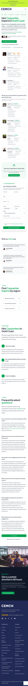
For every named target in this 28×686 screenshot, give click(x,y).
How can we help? (6, 215)
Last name (16, 191)
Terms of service (18, 635)
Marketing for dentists (19, 673)
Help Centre (17, 627)
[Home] (2, 14)
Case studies (4, 652)
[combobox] (8, 208)
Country (4, 206)
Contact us (20, 408)
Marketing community (6, 645)
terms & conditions (15, 223)
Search (3, 640)
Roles (5, 14)
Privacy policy (18, 637)
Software (4, 637)
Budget (4, 211)
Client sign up (18, 648)
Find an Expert (14, 535)
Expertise (4, 630)
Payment (17, 653)
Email (4, 196)
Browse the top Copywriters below (10, 44)
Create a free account (14, 175)
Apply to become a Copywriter (14, 539)
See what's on (13, 5)
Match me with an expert (10, 41)
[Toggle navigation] (25, 9)
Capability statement (19, 651)
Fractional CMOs (18, 663)
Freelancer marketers (19, 661)
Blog (3, 655)
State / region (16, 206)
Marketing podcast (6, 650)
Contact (17, 632)
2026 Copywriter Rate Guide (16, 428)
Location (3, 627)
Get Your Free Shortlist (8, 593)
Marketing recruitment (20, 658)
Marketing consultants (19, 666)
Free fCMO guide (5, 673)
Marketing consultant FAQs (7, 670)
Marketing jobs (5, 647)
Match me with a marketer (14, 227)
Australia (17, 14)
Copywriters (11, 14)
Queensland (23, 14)
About (16, 630)
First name (5, 191)
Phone (6, 201)
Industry (3, 635)
